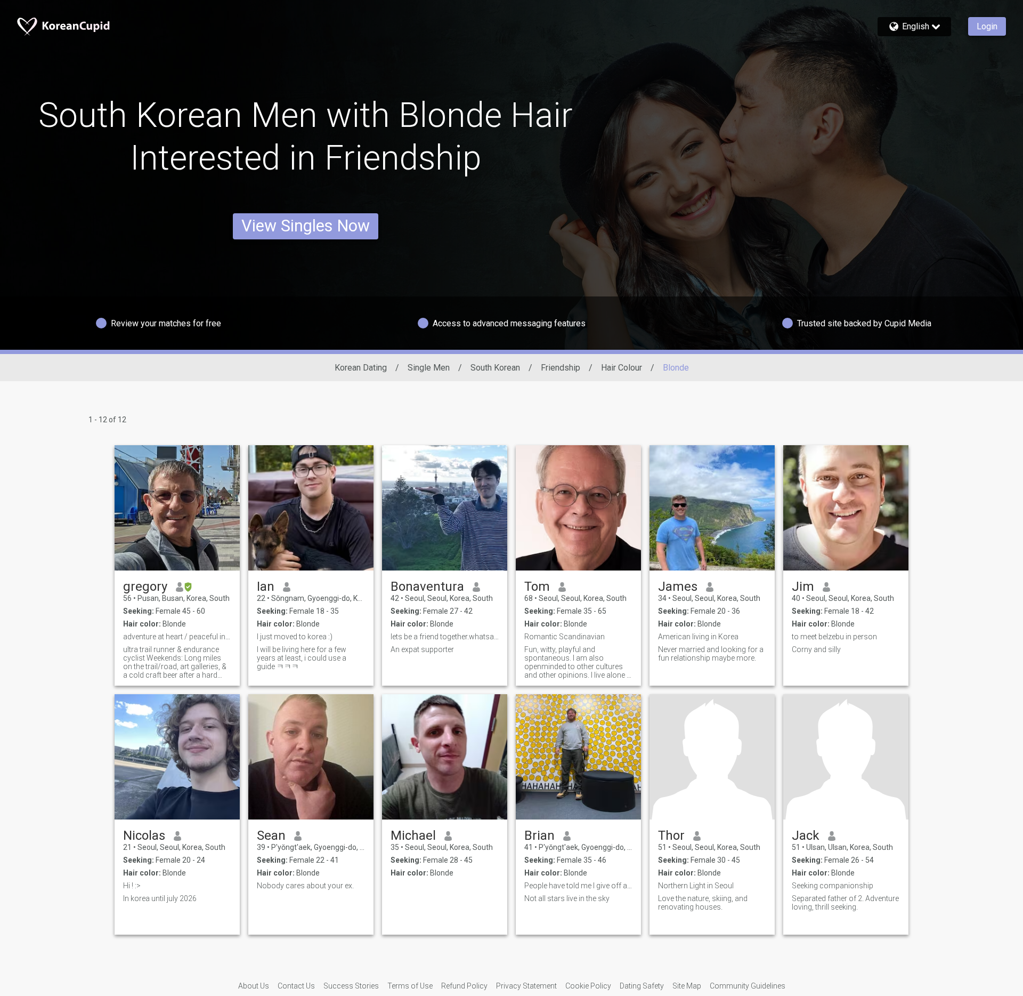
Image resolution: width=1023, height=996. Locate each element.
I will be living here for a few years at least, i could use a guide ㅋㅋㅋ (301, 658)
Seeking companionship (832, 885)
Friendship (560, 368)
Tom (537, 586)
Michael (413, 835)
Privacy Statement (526, 986)
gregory (145, 586)
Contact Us (296, 986)
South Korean (495, 368)
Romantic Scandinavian (564, 636)
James (677, 586)
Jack (805, 835)
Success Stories (351, 986)
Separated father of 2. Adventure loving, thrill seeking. (845, 902)
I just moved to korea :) (294, 636)
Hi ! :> (132, 885)
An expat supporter (422, 649)
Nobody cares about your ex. (305, 885)
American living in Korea (698, 636)
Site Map (686, 986)
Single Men (429, 368)
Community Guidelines (747, 986)
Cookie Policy (588, 986)
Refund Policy (464, 986)
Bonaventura (427, 586)
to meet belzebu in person (834, 636)
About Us (253, 986)
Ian (265, 586)
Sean (271, 835)
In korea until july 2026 (160, 898)
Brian (539, 835)
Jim (803, 586)
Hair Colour (621, 368)
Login (987, 26)
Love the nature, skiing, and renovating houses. (703, 902)
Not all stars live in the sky (567, 898)
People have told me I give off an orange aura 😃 (578, 885)
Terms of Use (410, 986)
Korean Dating (361, 368)
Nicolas (144, 835)
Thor (671, 835)
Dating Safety (642, 986)
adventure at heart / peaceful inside (177, 636)
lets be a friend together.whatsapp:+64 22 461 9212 (445, 636)
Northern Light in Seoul (696, 885)
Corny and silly (816, 649)
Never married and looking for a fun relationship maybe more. (711, 653)
